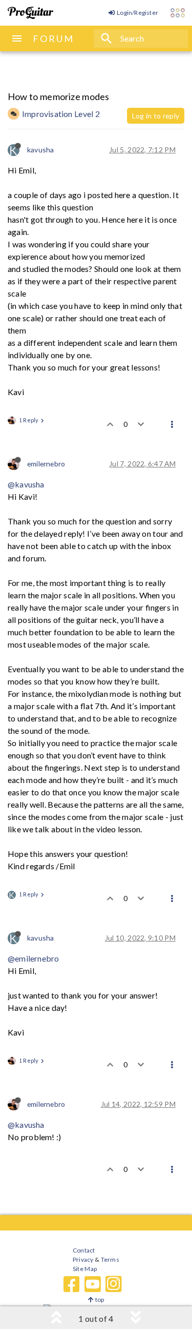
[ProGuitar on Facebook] (71, 1284)
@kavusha (26, 484)
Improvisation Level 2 (61, 114)
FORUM (53, 38)
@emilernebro (33, 958)
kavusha (40, 149)
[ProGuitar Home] (30, 13)
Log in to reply (155, 115)
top (99, 1299)
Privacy (83, 1259)
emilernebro (46, 463)
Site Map (85, 1269)
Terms (109, 1259)
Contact (84, 1250)
